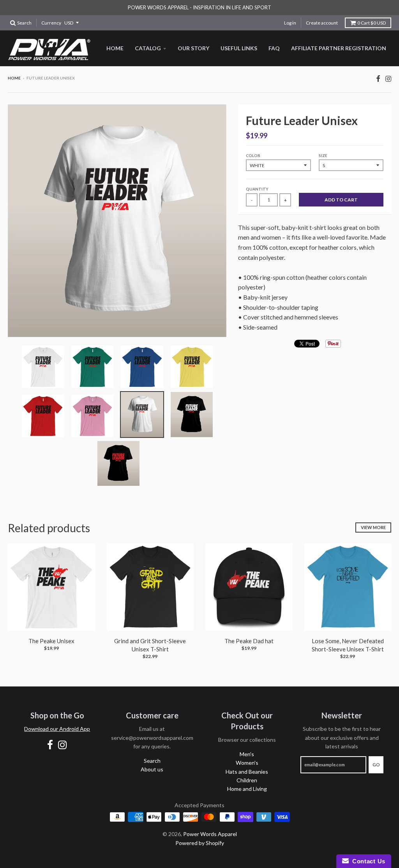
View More (373, 527)
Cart (371, 23)
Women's (247, 762)
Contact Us (367, 861)
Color (253, 155)
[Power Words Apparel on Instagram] (388, 78)
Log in (290, 23)
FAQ (274, 48)
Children (247, 780)
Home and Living (247, 788)
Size (323, 155)
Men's (247, 754)
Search (152, 760)
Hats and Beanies (247, 771)
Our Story (193, 48)
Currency (51, 23)
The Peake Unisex (51, 640)
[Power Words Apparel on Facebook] (378, 78)
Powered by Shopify (199, 843)
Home (115, 48)
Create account (322, 23)
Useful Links (239, 48)
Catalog (148, 48)
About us (152, 769)
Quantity (257, 189)
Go (376, 764)
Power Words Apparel (210, 834)
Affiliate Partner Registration (338, 48)
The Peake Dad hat (249, 640)
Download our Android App (57, 728)
